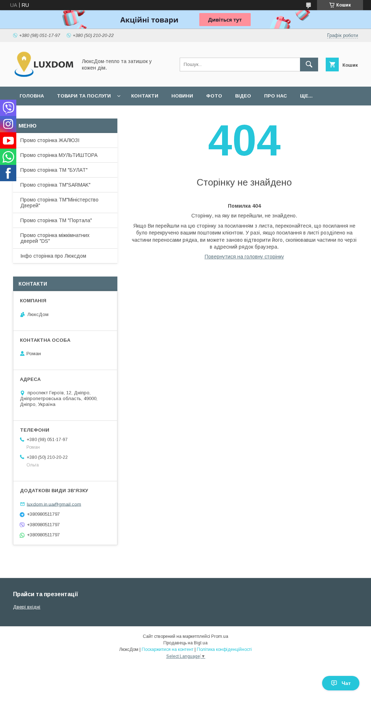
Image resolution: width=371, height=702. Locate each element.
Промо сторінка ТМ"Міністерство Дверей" (59, 202)
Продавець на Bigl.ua (185, 642)
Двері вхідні (26, 607)
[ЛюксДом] (43, 77)
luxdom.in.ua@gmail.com (54, 504)
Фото (214, 96)
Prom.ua (219, 636)
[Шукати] (309, 64)
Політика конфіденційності (224, 649)
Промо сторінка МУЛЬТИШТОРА (58, 155)
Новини (182, 96)
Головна (32, 96)
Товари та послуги (84, 96)
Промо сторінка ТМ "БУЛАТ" (54, 170)
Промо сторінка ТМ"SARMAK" (55, 185)
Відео (243, 96)
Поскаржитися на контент (167, 649)
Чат (346, 683)
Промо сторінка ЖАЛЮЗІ (49, 140)
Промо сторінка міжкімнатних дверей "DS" (54, 238)
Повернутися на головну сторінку (244, 256)
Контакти (144, 96)
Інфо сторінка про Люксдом (53, 256)
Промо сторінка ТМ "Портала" (56, 220)
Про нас (275, 96)
